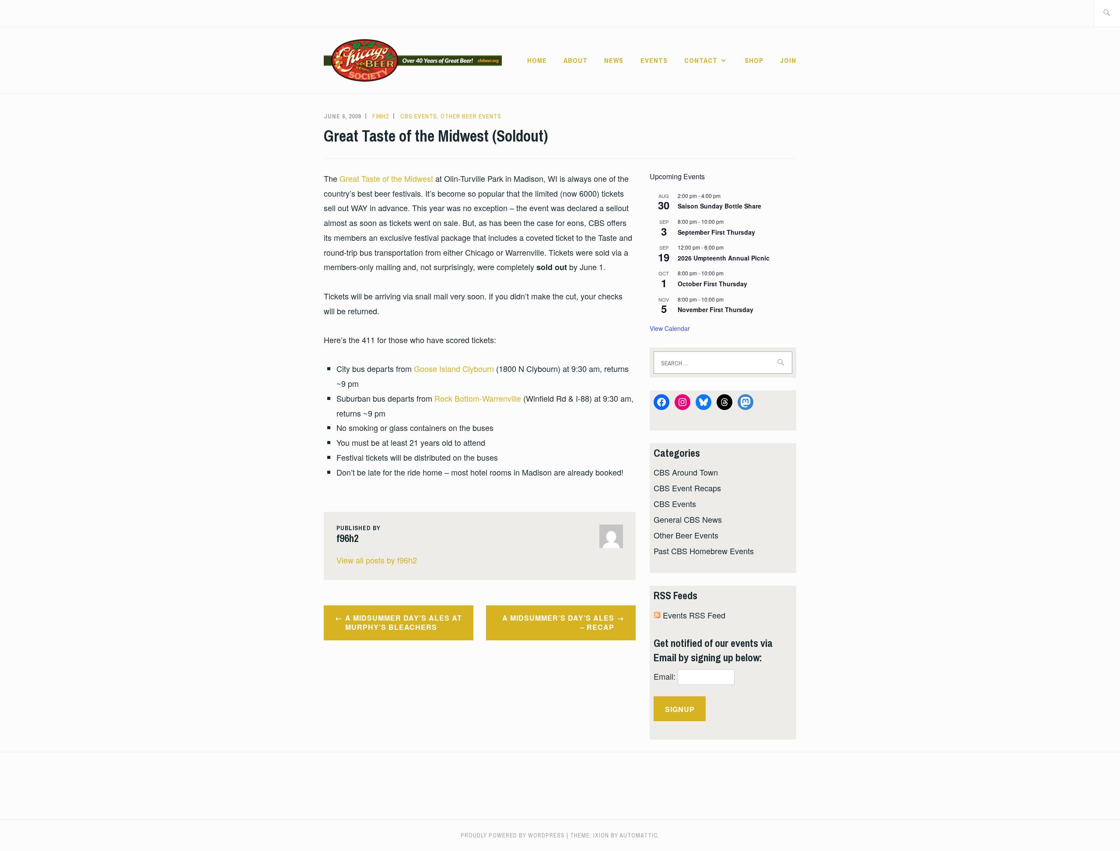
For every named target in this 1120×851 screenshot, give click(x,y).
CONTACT (701, 60)
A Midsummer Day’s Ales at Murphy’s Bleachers (403, 622)
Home (537, 60)
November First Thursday (715, 309)
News (613, 60)
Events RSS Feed (694, 615)
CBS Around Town (686, 472)
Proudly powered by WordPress (513, 835)
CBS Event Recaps (687, 487)
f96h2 (380, 116)
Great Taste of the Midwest (386, 178)
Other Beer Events (471, 116)
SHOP (754, 60)
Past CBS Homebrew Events (704, 550)
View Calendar (670, 328)
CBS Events (418, 116)
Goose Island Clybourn (454, 368)
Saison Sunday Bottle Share (719, 205)
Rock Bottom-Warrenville (477, 398)
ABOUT (576, 60)
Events (654, 60)
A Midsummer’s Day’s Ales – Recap (558, 622)
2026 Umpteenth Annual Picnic (724, 258)
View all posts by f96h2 (376, 560)
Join (788, 60)
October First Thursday (712, 283)
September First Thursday (716, 232)
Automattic (639, 835)
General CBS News (688, 519)
